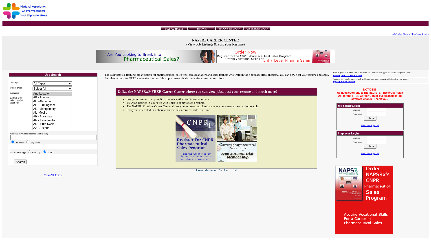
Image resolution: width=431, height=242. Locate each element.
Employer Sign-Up (420, 34)
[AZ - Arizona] (52, 128)
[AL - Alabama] (52, 101)
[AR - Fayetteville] (52, 120)
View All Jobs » (53, 175)
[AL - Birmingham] (52, 105)
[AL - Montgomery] (52, 109)
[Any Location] (52, 94)
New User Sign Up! (370, 125)
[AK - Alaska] (52, 97)
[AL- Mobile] (52, 113)
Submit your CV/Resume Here (347, 75)
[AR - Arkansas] (52, 117)
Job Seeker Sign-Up (401, 34)
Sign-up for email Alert (344, 81)
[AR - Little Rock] (52, 124)
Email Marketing (206, 170)
